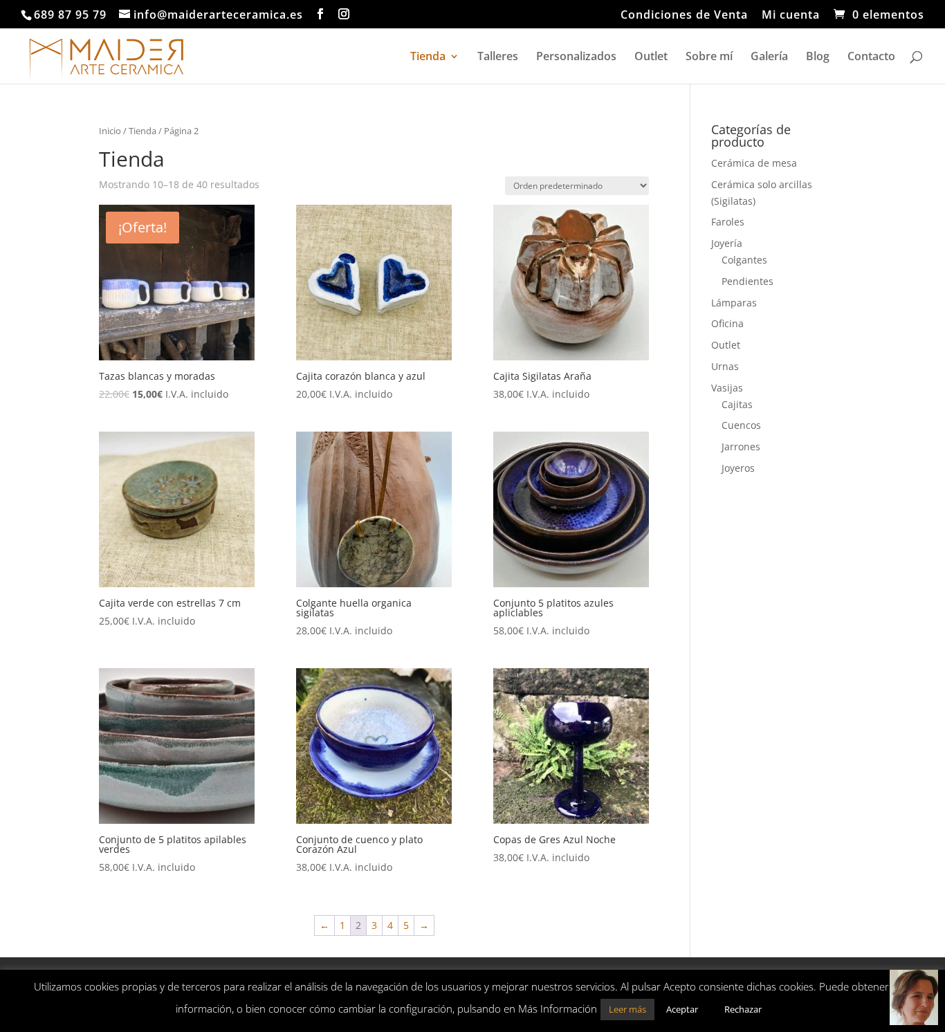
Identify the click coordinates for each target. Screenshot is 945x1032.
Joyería (726, 243)
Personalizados (576, 57)
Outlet (651, 57)
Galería (769, 57)
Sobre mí (709, 57)
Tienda (428, 57)
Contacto (871, 57)
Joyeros (738, 467)
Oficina (727, 323)
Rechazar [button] (743, 1009)
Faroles (727, 221)
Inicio (110, 131)
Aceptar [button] (682, 1009)
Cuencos (741, 425)
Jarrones (741, 446)
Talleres (497, 57)
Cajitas (737, 404)
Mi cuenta (791, 15)
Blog (817, 57)
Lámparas (734, 302)
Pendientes (747, 281)
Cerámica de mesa (754, 162)
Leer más (627, 1009)
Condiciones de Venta (684, 15)
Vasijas (727, 387)
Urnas (725, 366)
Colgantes (744, 259)
